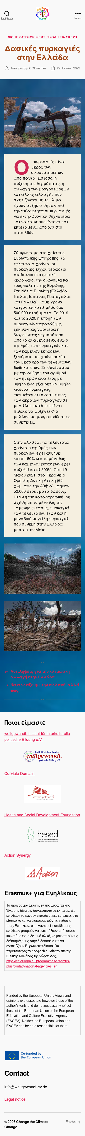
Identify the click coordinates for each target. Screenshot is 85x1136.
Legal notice (15, 1099)
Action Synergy (17, 855)
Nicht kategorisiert (26, 37)
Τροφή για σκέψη (62, 37)
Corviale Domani (19, 773)
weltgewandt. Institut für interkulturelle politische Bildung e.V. (37, 736)
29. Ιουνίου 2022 (68, 68)
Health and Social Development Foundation (42, 814)
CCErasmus (38, 68)
